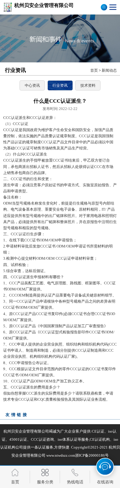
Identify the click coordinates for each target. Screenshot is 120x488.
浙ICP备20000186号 (92, 455)
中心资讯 (32, 85)
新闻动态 (109, 70)
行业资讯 (60, 85)
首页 (94, 70)
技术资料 (88, 85)
